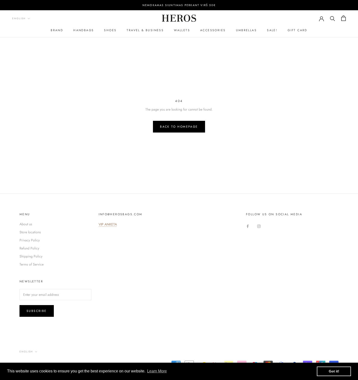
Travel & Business (145, 30)
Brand (57, 30)
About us (25, 224)
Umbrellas (246, 30)
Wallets (182, 30)
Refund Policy (29, 248)
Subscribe (37, 311)
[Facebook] (247, 226)
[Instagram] (259, 226)
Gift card (297, 30)
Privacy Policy (29, 240)
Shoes (110, 30)
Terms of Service (31, 264)
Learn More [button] (157, 371)
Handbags (83, 30)
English (19, 18)
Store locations (30, 232)
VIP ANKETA (108, 224)
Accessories (213, 30)
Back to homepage (179, 126)
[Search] (332, 18)
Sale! (272, 30)
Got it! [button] (334, 371)
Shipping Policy (30, 256)
